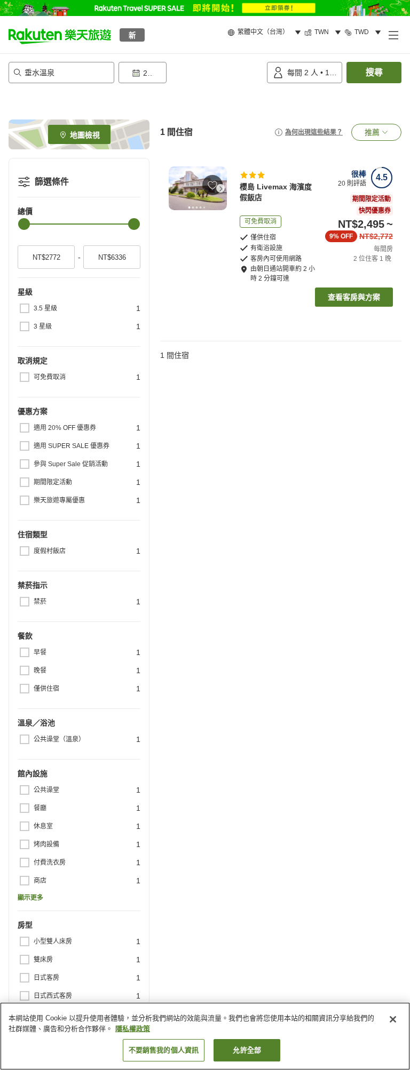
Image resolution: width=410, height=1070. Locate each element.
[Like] (212, 185)
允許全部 (247, 1050)
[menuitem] (265, 32)
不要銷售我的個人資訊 (164, 1050)
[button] (60, 35)
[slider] (24, 224)
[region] (205, 1036)
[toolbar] (191, 72)
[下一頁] (220, 188)
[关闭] (393, 1019)
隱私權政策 (132, 1029)
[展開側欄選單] (392, 34)
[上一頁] (175, 188)
